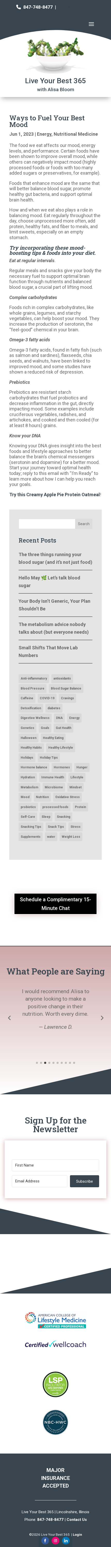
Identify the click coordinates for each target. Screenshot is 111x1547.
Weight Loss (71, 837)
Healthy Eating (53, 738)
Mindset (75, 787)
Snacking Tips (31, 827)
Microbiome (54, 787)
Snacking (63, 817)
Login (77, 1534)
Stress (75, 827)
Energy (44, 134)
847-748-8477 (38, 7)
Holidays (27, 757)
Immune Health (52, 777)
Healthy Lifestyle (60, 747)
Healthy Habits (31, 747)
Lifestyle (76, 777)
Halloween (28, 738)
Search (84, 524)
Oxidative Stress (67, 797)
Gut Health (63, 728)
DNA (59, 718)
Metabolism (29, 787)
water (51, 837)
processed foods (55, 807)
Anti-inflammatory (34, 678)
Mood (25, 797)
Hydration (28, 777)
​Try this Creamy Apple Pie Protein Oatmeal (54, 494)
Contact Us (77, 1519)
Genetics (27, 728)
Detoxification (31, 708)
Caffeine (27, 698)
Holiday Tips (49, 757)
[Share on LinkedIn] (66, 1540)
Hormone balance (34, 767)
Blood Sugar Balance (66, 688)
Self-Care (28, 817)
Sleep (46, 817)
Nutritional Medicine (76, 134)
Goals (45, 728)
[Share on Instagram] (55, 1540)
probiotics (28, 807)
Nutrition (42, 797)
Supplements (31, 837)
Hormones (62, 767)
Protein (80, 807)
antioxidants (62, 678)
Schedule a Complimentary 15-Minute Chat (55, 903)
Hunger (82, 767)
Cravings (67, 698)
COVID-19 (47, 698)
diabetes (53, 708)
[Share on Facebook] (45, 1540)
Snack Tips (56, 827)
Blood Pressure (32, 688)
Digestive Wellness (35, 718)
